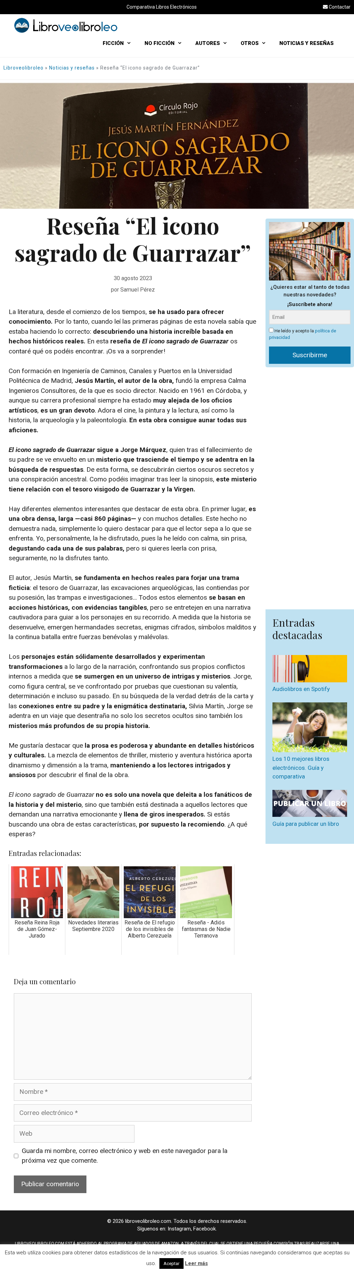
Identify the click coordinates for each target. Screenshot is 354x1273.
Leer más (196, 1263)
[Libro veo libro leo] (66, 25)
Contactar (339, 7)
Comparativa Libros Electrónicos (162, 7)
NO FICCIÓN (160, 43)
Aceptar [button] (171, 1263)
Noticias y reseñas (72, 68)
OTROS (250, 43)
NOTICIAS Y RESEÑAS (306, 43)
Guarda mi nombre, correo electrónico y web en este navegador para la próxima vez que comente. (124, 1156)
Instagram (179, 1229)
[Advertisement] (309, 485)
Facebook (204, 1229)
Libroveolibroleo (23, 68)
